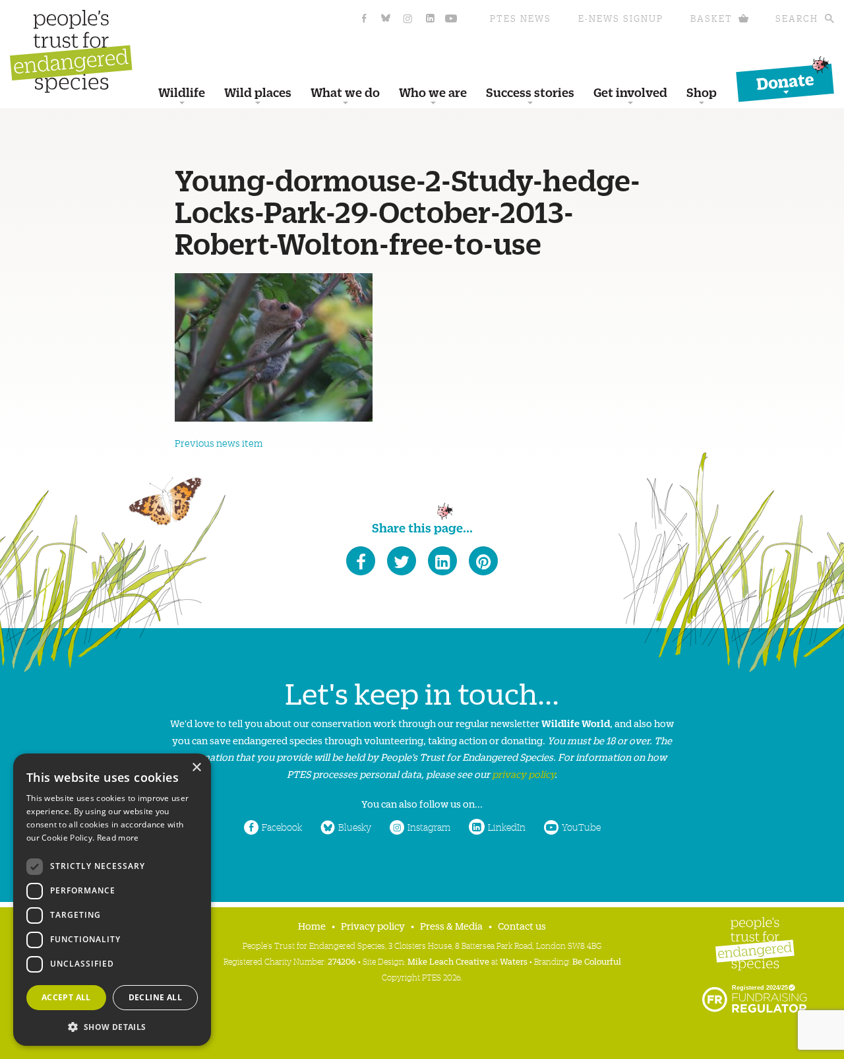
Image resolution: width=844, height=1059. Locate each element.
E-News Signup (620, 18)
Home (312, 925)
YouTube (581, 827)
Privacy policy (373, 925)
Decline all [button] (155, 997)
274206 (342, 961)
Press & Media (451, 925)
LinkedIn (507, 827)
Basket (711, 18)
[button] (112, 1026)
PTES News (520, 18)
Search (796, 18)
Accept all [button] (66, 997)
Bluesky (354, 827)
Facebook (282, 827)
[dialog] (112, 900)
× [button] (196, 768)
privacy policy (523, 773)
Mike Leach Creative (448, 961)
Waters (514, 961)
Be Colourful (596, 961)
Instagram (428, 827)
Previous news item (218, 443)
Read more (118, 837)
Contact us (522, 925)
